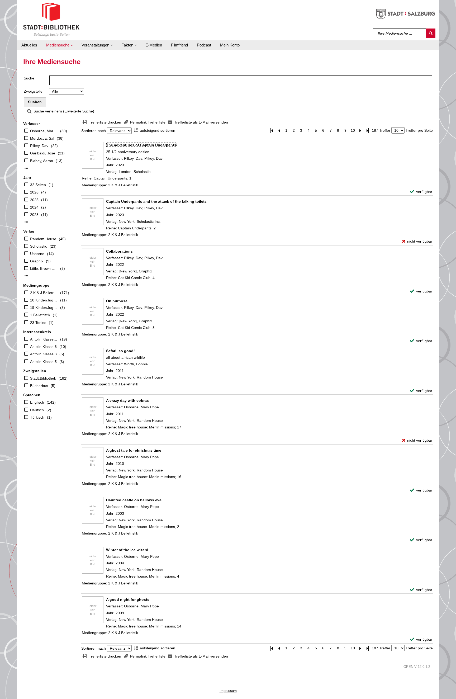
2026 (34, 192)
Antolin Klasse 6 (43, 346)
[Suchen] (430, 33)
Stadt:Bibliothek (43, 378)
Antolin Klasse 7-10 (44, 339)
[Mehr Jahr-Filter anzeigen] (26, 222)
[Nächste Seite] (360, 130)
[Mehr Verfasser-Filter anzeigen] (26, 168)
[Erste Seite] (271, 130)
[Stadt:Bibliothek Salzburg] (51, 19)
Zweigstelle (33, 91)
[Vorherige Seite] (279, 130)
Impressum (228, 691)
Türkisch (37, 417)
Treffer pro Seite (419, 130)
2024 (34, 207)
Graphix (36, 261)
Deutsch (37, 410)
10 (353, 130)
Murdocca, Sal (42, 138)
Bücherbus (39, 386)
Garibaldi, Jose (42, 153)
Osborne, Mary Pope (44, 131)
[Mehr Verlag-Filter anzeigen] (26, 276)
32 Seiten (38, 185)
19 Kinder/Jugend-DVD (44, 307)
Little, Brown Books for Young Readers (44, 268)
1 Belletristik (40, 315)
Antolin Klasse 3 (43, 354)
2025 (34, 200)
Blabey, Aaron (41, 161)
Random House (43, 239)
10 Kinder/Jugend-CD (44, 300)
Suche (29, 78)
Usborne (37, 254)
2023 (34, 214)
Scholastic (38, 246)
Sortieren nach (93, 131)
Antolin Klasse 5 (43, 362)
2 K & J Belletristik (44, 293)
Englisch (37, 402)
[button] (59, 45)
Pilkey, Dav (39, 146)
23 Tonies (38, 322)
